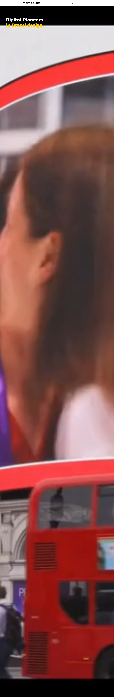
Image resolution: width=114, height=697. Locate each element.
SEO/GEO (81, 3)
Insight (65, 3)
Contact (88, 3)
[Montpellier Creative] (31, 3)
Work (54, 3)
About (60, 3)
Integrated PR (73, 3)
